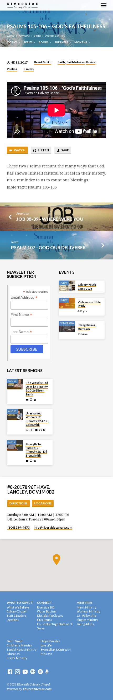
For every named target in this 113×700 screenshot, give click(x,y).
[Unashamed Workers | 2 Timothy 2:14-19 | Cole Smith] (15, 414)
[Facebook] (10, 671)
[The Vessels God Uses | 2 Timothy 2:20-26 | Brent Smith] (15, 384)
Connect (44, 602)
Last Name (21, 331)
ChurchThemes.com (37, 689)
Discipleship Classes (50, 615)
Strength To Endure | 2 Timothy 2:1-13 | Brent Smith (36, 450)
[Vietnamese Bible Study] (67, 303)
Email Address (24, 297)
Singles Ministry (87, 619)
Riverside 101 (45, 607)
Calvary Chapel (16, 611)
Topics (12, 42)
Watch (19, 150)
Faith (37, 36)
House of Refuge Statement (54, 624)
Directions (18, 503)
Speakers (62, 42)
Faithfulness (75, 62)
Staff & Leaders (16, 615)
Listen (43, 150)
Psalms (12, 69)
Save (65, 150)
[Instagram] (17, 671)
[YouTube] (25, 671)
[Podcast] (47, 672)
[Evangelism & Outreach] (67, 326)
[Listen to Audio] (31, 400)
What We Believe (18, 607)
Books (44, 42)
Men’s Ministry (86, 607)
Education (13, 653)
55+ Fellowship (86, 615)
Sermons (24, 36)
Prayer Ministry (17, 658)
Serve (40, 628)
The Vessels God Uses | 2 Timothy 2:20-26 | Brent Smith (37, 388)
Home (10, 36)
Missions (46, 653)
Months (81, 42)
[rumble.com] (33, 671)
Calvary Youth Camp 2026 (87, 286)
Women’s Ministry (88, 611)
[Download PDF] (34, 399)
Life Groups (44, 619)
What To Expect (20, 602)
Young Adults (85, 624)
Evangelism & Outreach (86, 327)
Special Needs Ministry (21, 649)
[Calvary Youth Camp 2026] (67, 286)
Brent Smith (42, 62)
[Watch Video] (27, 400)
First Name (21, 314)
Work (28, 430)
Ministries (85, 602)
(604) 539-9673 (18, 527)
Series (28, 42)
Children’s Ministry (19, 645)
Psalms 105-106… (56, 36)
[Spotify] (40, 671)
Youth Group (15, 641)
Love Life (46, 645)
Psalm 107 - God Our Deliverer (48, 247)
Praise (90, 62)
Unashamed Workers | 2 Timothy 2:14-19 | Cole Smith (37, 419)
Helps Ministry (50, 641)
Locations (43, 503)
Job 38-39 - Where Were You (49, 219)
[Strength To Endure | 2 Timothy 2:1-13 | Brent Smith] (15, 445)
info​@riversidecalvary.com (53, 527)
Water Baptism (46, 611)
